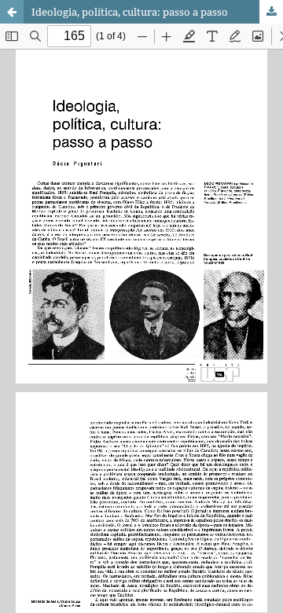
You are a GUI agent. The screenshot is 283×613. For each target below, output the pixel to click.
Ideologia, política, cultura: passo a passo (129, 12)
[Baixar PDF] (271, 12)
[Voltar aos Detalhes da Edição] (12, 12)
